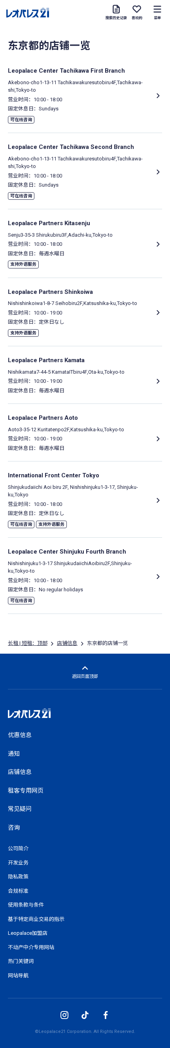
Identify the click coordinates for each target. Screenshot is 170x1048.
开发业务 (18, 863)
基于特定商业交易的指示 (36, 919)
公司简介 (18, 848)
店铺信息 (67, 643)
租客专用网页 (25, 790)
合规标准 (18, 891)
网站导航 (18, 976)
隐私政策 (18, 877)
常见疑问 (20, 809)
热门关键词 (21, 961)
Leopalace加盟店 (27, 933)
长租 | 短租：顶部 (27, 643)
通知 (14, 753)
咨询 (14, 827)
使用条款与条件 (26, 905)
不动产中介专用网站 (31, 947)
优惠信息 (20, 735)
